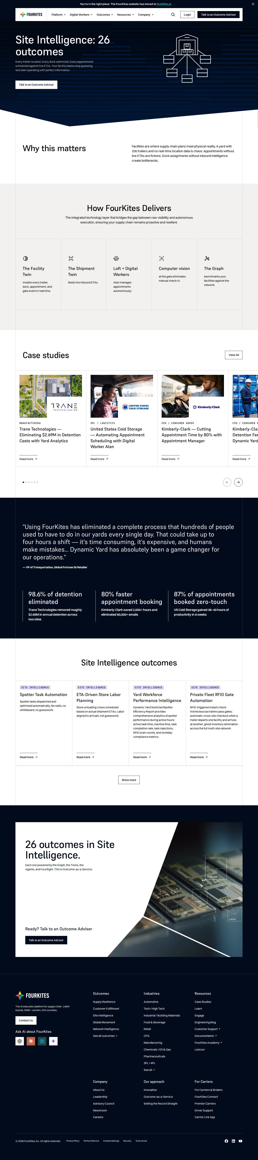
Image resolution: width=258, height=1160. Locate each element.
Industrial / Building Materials (162, 1015)
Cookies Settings (111, 1140)
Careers (98, 1117)
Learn (198, 1008)
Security (127, 1140)
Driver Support (204, 1110)
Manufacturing (153, 1042)
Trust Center (141, 1140)
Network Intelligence (106, 1029)
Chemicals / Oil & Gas (157, 1049)
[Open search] (173, 14)
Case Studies (203, 1001)
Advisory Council (103, 1103)
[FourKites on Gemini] (53, 1041)
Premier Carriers (205, 1103)
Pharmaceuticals (154, 1056)
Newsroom (100, 1110)
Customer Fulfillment (106, 1008)
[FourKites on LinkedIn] (233, 1141)
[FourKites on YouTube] (240, 1141)
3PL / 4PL (150, 1063)
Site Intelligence (103, 1015)
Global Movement (104, 1022)
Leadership (100, 1096)
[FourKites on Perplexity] (42, 1041)
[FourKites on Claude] (31, 1041)
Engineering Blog (205, 1022)
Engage (199, 1015)
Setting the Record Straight (160, 1103)
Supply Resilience (104, 1001)
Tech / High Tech (154, 1008)
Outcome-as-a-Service (158, 1096)
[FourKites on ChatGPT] (19, 1041)
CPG (146, 1036)
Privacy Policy (72, 1140)
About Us (98, 1090)
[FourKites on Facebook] (226, 1141)
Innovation (150, 1090)
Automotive (151, 1001)
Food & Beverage (154, 1022)
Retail (147, 1029)
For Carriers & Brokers (209, 1090)
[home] (31, 14)
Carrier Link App (205, 1117)
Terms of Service (91, 1140)
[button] (58, 14)
